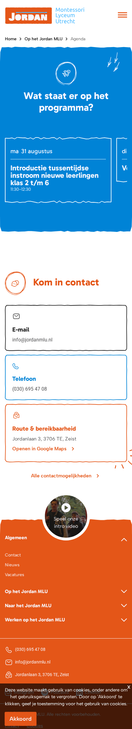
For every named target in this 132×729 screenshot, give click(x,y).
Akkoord (21, 718)
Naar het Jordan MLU (28, 605)
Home (11, 39)
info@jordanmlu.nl (32, 340)
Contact (13, 555)
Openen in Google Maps (39, 449)
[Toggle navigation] (122, 15)
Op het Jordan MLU (44, 39)
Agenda (78, 39)
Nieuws (12, 565)
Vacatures (14, 574)
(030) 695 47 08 (29, 389)
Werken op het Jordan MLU (35, 620)
